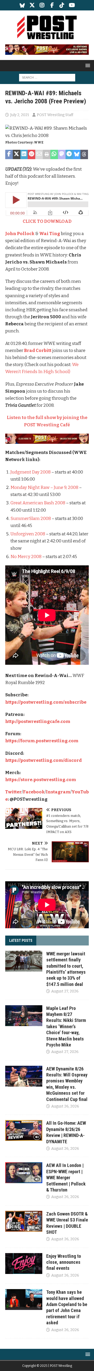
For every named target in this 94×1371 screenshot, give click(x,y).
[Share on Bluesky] (76, 154)
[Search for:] (47, 77)
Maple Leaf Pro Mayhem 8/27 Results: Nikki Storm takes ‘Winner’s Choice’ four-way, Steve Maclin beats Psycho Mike (66, 1026)
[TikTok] (62, 5)
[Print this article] (46, 154)
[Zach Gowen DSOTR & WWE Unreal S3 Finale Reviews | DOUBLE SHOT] (23, 1221)
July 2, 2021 (19, 115)
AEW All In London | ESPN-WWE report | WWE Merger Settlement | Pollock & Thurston (66, 1178)
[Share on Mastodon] (62, 154)
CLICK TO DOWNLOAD (47, 221)
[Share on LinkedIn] (24, 154)
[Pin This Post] (31, 154)
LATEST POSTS (20, 940)
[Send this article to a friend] (39, 154)
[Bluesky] (22, 5)
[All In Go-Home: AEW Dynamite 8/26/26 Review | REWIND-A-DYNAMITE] (23, 1130)
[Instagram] (42, 5)
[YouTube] (72, 5)
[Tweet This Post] (16, 154)
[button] (87, 65)
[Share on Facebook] (9, 154)
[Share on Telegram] (69, 154)
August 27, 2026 (65, 991)
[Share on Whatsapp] (54, 154)
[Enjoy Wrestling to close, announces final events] (23, 1263)
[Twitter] (32, 5)
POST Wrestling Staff (55, 115)
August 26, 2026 (65, 1106)
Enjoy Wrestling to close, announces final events (63, 1262)
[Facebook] (52, 5)
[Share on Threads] (84, 154)
